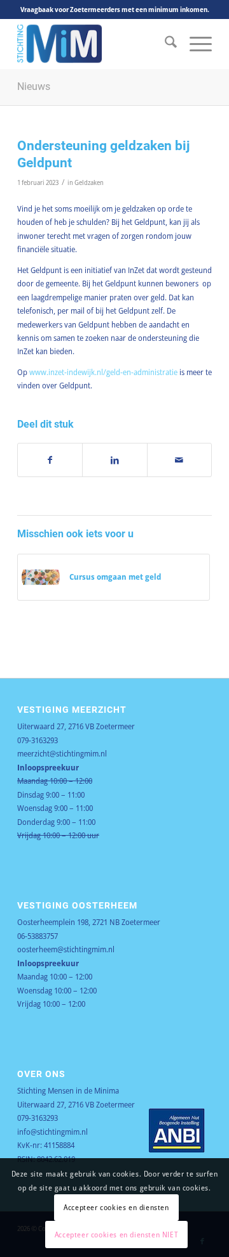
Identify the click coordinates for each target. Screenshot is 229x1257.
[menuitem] (164, 43)
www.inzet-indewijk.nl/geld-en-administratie (103, 372)
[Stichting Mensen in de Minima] (95, 43)
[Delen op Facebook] (50, 459)
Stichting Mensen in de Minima (68, 1090)
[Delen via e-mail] (179, 459)
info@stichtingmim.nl (52, 1131)
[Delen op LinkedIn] (114, 459)
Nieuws (33, 86)
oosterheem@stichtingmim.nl (65, 949)
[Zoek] (164, 43)
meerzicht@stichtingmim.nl (62, 753)
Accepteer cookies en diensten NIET (116, 1234)
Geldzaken (89, 182)
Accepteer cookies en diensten (116, 1207)
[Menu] (194, 43)
